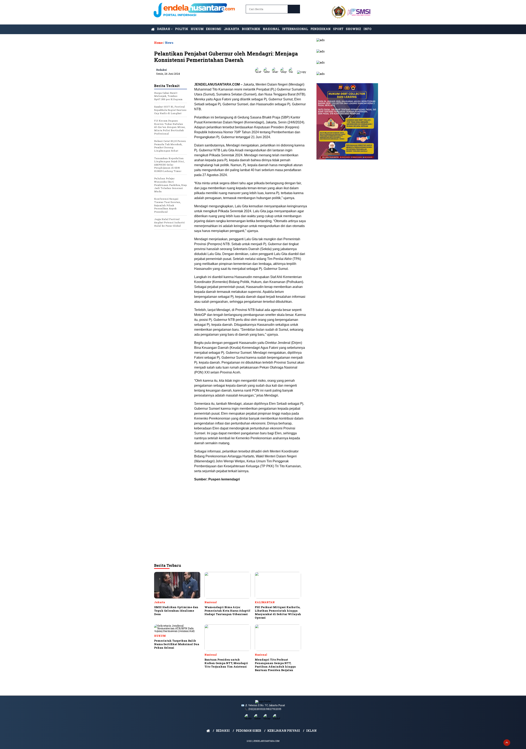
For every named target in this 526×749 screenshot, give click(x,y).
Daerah (164, 29)
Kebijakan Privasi (283, 731)
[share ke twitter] (267, 71)
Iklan (311, 731)
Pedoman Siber (248, 731)
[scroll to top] (507, 743)
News (169, 43)
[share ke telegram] (284, 71)
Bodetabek (251, 29)
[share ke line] (293, 71)
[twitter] (258, 718)
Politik (181, 29)
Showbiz (353, 29)
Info (367, 29)
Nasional (271, 29)
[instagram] (267, 718)
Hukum (197, 29)
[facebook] (249, 718)
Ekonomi (213, 29)
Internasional (295, 29)
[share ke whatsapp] (276, 71)
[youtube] (277, 718)
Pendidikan (320, 29)
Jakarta (231, 29)
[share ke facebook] (259, 71)
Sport (338, 29)
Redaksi (161, 69)
